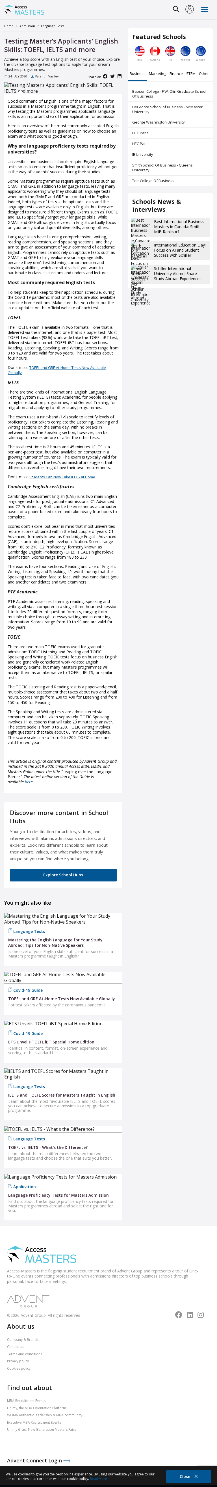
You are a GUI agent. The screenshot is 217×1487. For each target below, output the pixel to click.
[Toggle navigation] (204, 10)
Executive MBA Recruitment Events (34, 1422)
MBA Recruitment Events (26, 1400)
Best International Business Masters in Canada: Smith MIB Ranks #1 (179, 226)
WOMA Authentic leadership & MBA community (44, 1415)
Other (204, 74)
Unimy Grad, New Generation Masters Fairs (41, 1429)
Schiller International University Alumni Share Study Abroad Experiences (177, 273)
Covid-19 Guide (28, 990)
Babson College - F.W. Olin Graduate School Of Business (169, 94)
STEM (191, 74)
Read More (98, 1478)
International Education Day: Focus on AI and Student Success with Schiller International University (180, 252)
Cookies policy (19, 1368)
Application (24, 1186)
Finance (176, 74)
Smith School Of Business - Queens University (162, 167)
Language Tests (29, 931)
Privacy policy (18, 1361)
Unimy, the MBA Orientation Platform (36, 1408)
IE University (142, 154)
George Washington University (158, 122)
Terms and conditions (24, 1354)
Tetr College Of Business (153, 180)
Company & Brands (22, 1339)
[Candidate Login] (189, 10)
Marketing (157, 74)
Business (138, 74)
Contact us (15, 1346)
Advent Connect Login (35, 1460)
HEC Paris (140, 132)
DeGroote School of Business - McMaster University (167, 109)
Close (185, 1476)
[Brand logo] (41, 1255)
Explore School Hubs (63, 874)
